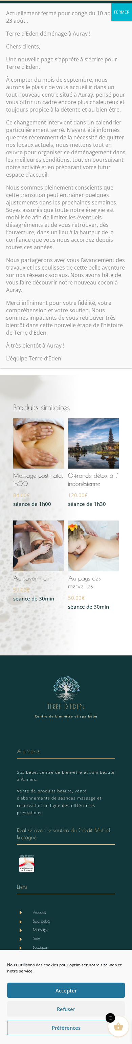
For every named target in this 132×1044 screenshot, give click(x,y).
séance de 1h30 (93, 489)
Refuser (66, 1009)
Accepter (66, 990)
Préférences (66, 1027)
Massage (40, 929)
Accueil (39, 912)
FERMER (121, 12)
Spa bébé (41, 921)
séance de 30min (33, 588)
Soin (36, 938)
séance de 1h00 (38, 489)
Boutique (40, 947)
